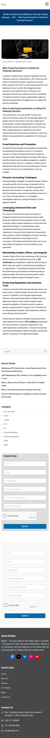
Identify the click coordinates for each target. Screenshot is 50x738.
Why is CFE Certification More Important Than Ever (21, 390)
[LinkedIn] (24, 656)
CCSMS (6, 420)
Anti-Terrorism (9, 411)
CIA (5, 428)
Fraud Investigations (11, 437)
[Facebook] (12, 656)
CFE (5, 424)
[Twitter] (18, 656)
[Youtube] (37, 656)
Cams (6, 416)
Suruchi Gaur (9, 62)
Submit (25, 526)
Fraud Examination (11, 432)
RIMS (6, 445)
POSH (6, 441)
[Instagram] (31, 656)
